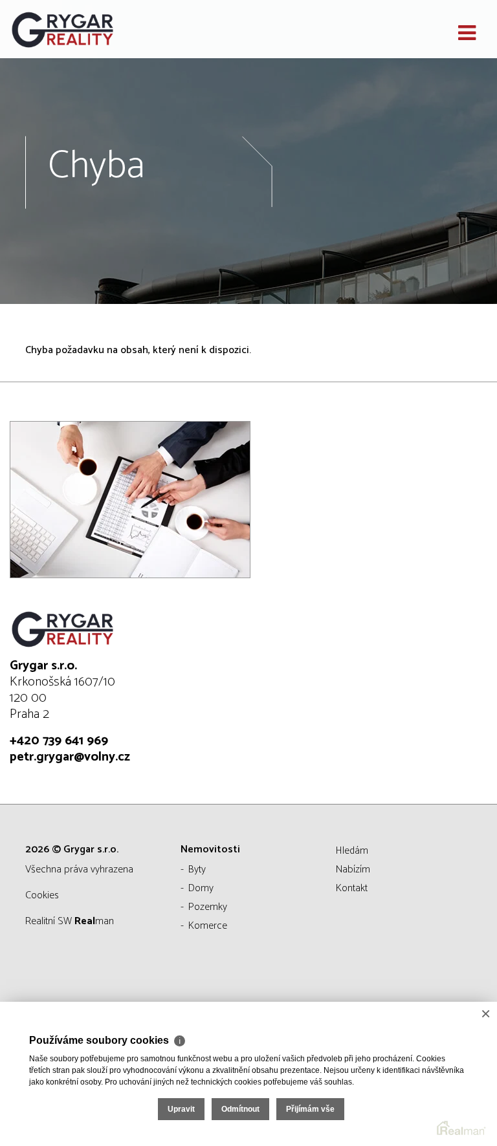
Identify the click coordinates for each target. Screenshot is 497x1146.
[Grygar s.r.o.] (74, 29)
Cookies (42, 895)
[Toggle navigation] (467, 33)
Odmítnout (240, 1109)
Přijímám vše (310, 1109)
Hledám (352, 851)
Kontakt (352, 888)
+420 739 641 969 (59, 740)
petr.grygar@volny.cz (70, 757)
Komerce (207, 926)
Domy (201, 888)
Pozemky (207, 907)
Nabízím (353, 869)
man (94, 921)
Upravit (181, 1109)
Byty (197, 869)
